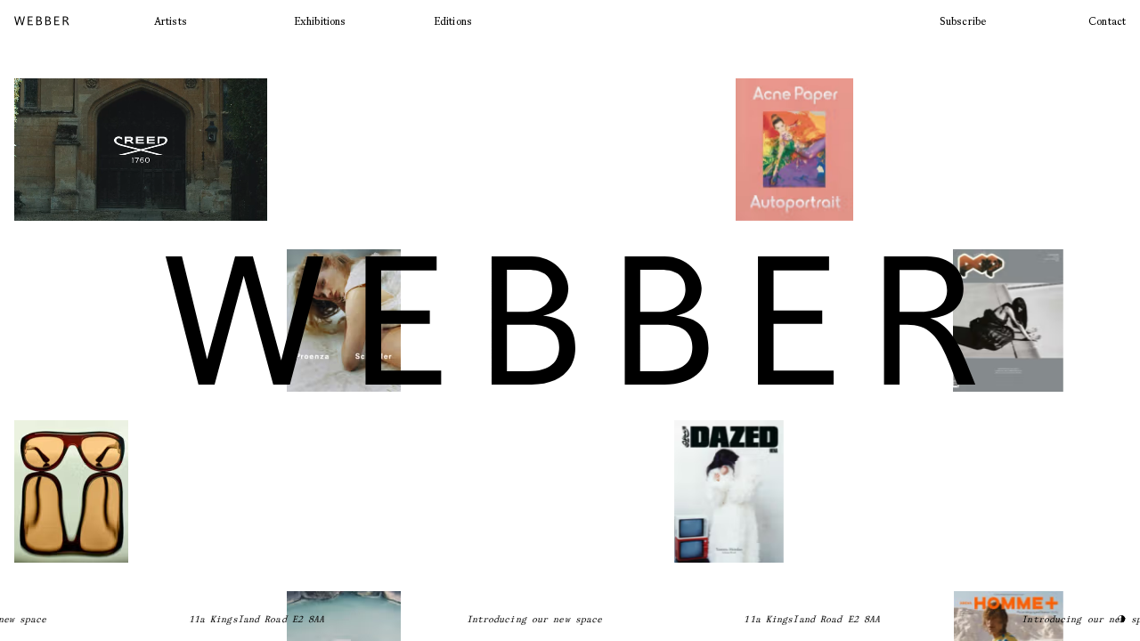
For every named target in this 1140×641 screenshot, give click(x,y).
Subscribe (963, 21)
